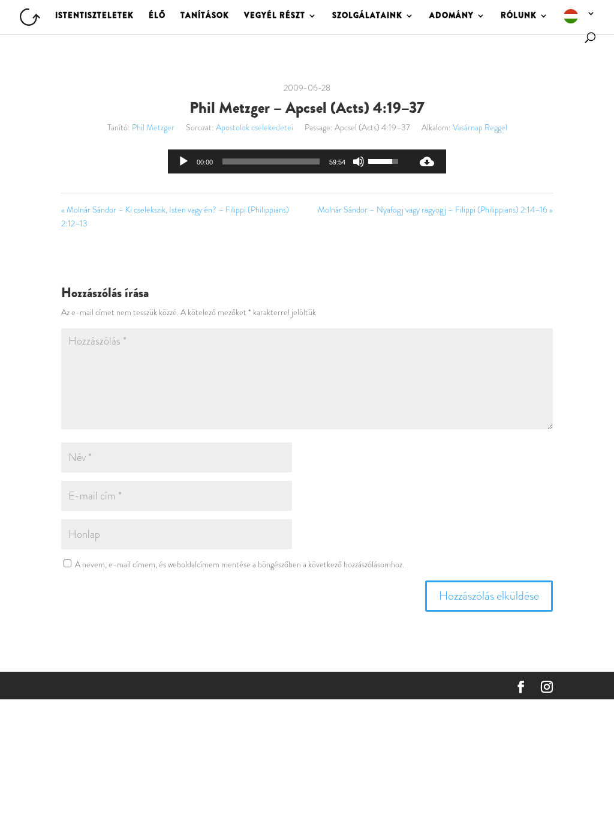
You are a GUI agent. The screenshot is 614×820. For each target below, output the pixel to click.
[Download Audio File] (427, 161)
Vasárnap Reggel (480, 127)
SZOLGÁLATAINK (367, 16)
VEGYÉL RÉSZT (274, 16)
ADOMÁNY (451, 16)
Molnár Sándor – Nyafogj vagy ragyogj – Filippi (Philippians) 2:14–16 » (435, 209)
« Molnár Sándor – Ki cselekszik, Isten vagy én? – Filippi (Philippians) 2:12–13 (175, 216)
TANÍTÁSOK (204, 16)
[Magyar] (580, 20)
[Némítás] (359, 161)
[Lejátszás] (183, 161)
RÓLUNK (519, 16)
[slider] (271, 161)
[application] (288, 161)
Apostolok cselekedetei (254, 127)
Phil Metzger (153, 127)
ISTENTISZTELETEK (94, 16)
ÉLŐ (157, 16)
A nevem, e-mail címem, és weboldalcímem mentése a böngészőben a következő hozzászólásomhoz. (239, 564)
